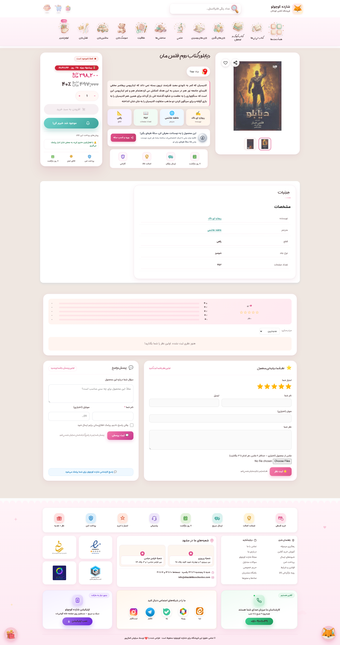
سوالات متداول (250, 562)
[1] (288, 386)
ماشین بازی (102, 38)
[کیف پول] (68, 8)
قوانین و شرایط (288, 567)
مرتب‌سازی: (286, 330)
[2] (281, 386)
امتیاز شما (287, 380)
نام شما (288, 395)
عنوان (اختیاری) (284, 411)
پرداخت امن (289, 562)
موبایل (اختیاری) (81, 407)
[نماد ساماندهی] (59, 547)
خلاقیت (141, 38)
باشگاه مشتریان (249, 573)
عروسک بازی (122, 38)
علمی (180, 38)
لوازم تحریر (64, 30)
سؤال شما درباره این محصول (119, 380)
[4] (267, 386)
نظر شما (288, 427)
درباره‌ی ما (252, 552)
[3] (274, 386)
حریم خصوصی (250, 567)
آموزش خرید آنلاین (286, 552)
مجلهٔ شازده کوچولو (248, 557)
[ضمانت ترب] (59, 573)
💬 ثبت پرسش (120, 435)
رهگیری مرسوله (288, 546)
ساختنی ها (160, 38)
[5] (260, 386)
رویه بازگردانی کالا (287, 573)
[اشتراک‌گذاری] (235, 63)
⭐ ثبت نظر (280, 471)
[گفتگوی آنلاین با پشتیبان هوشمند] (328, 633)
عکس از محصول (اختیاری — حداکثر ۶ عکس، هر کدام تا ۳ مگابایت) (260, 456)
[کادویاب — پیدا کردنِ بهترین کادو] (11, 634)
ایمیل (216, 395)
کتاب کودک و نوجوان (237, 38)
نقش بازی (83, 38)
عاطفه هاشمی (215, 230)
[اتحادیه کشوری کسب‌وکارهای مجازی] (96, 573)
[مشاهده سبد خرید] (58, 8)
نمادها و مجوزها (249, 578)
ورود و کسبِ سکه (121, 137)
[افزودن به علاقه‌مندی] (225, 63)
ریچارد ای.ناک (215, 219)
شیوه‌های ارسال (287, 557)
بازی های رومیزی (199, 38)
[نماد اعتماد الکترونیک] (96, 547)
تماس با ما (252, 546)
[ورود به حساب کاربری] (47, 8)
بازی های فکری (218, 38)
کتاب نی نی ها (257, 38)
